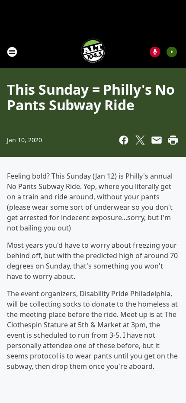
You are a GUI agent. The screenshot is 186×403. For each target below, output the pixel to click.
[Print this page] (173, 140)
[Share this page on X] (140, 140)
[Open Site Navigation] (12, 52)
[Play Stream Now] (172, 52)
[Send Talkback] (155, 52)
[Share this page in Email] (157, 140)
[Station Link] (93, 52)
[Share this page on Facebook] (124, 140)
